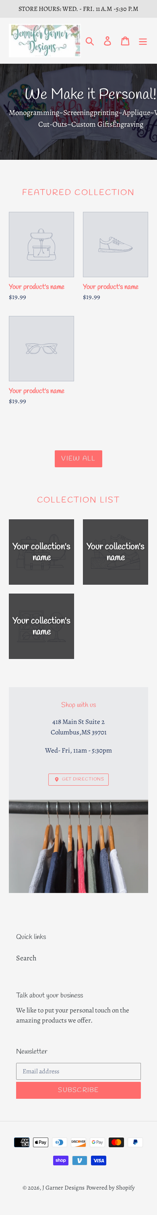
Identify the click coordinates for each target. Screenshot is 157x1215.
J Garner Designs (63, 1188)
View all (78, 458)
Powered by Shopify (110, 1188)
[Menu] (143, 40)
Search (26, 958)
